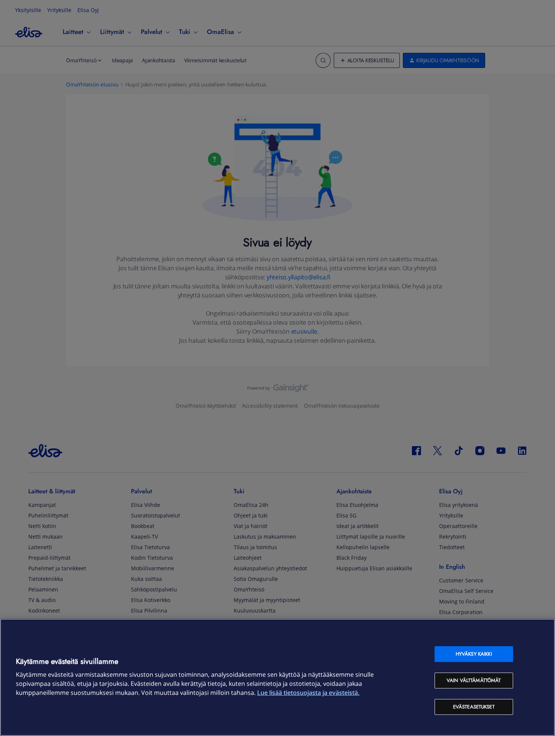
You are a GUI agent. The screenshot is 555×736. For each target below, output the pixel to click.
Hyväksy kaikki (474, 653)
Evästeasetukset (474, 706)
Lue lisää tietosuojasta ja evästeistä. (308, 692)
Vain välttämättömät (474, 680)
